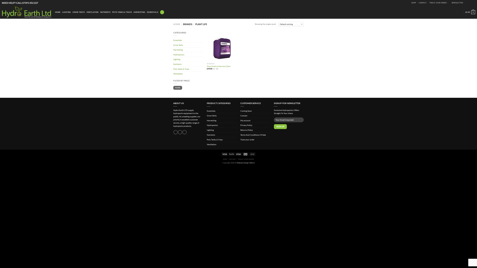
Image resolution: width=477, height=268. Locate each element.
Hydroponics (178, 54)
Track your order (438, 3)
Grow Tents (79, 12)
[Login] (460, 12)
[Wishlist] (454, 12)
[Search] (162, 12)
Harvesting (139, 12)
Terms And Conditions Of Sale (253, 135)
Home (57, 12)
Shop (413, 3)
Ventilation (92, 12)
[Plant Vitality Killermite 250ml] (222, 46)
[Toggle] (269, 120)
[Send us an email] (473, 3)
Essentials (152, 12)
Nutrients (105, 12)
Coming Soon (246, 111)
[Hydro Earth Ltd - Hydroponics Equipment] (26, 12)
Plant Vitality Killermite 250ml (219, 66)
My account (245, 120)
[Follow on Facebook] (466, 3)
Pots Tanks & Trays (122, 12)
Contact (423, 3)
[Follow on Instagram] (470, 3)
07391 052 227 (30, 2)
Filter (177, 88)
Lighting (66, 12)
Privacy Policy (246, 125)
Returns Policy (246, 130)
